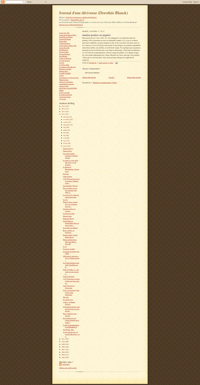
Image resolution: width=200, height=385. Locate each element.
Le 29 (65, 246)
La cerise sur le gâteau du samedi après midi (71, 196)
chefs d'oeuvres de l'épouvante (69, 287)
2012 (63, 114)
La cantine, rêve (68, 300)
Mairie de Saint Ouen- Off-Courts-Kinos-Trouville (70, 242)
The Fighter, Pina (68, 330)
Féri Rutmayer (63, 50)
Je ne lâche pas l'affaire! (70, 228)
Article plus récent (89, 77)
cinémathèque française (66, 84)
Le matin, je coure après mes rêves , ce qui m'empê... (70, 162)
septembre (66, 125)
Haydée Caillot (63, 52)
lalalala (61, 90)
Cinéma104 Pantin (65, 39)
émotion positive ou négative (69, 210)
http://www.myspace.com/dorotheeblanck (81, 17)
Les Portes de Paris (69, 213)
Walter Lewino (63, 80)
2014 (63, 109)
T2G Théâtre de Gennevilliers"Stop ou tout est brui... (71, 223)
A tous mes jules (64, 33)
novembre (66, 119)
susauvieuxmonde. (65, 97)
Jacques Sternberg (64, 54)
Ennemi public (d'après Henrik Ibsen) (70, 236)
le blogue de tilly (64, 93)
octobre (65, 122)
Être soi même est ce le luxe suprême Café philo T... (70, 190)
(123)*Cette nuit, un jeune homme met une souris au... (71, 281)
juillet (65, 130)
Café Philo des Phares (66, 37)
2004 (63, 357)
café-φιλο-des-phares (66, 82)
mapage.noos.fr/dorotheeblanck (71, 24)
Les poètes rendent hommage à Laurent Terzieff (70, 156)
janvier (65, 146)
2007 (63, 350)
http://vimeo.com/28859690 (68, 88)
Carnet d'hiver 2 (68, 148)
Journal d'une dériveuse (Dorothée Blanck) (93, 12)
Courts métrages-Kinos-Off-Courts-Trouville (68, 47)
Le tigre (61, 63)
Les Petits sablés (64, 65)
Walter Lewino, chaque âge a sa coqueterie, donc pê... (70, 204)
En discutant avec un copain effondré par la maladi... (71, 320)
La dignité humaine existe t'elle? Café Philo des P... (71, 265)
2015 (63, 106)
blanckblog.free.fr (77, 20)
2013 (63, 111)
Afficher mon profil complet (68, 368)
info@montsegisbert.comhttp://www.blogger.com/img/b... (71, 309)
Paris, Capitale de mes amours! (70, 315)
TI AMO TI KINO (65, 73)
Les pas (65, 200)
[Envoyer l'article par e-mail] (116, 63)
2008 (63, 347)
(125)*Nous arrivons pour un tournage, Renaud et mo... (71, 181)
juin (64, 133)
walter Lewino (67, 176)
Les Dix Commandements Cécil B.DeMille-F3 (71, 326)
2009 (63, 344)
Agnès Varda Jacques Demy (68, 35)
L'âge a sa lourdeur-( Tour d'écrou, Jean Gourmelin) (71, 292)
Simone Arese (63, 71)
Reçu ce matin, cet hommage (68, 231)
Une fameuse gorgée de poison (69, 78)
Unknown (66, 364)
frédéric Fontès (64, 86)
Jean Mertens (63, 56)
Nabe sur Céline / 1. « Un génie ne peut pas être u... (71, 272)
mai (64, 135)
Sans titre (66, 174)
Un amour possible (69, 249)
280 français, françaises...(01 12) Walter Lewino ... (71, 258)
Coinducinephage (64, 43)
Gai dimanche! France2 (70, 186)
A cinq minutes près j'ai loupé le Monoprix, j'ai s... (71, 334)
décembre (66, 117)
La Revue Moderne (65, 58)
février (65, 143)
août (64, 127)
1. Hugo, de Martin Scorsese (69, 303)
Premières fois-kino (65, 69)
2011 (63, 339)
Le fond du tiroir (64, 61)
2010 (63, 341)
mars (65, 141)
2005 (63, 355)
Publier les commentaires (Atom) (105, 82)
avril (65, 138)
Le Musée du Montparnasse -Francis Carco (71, 169)
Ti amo (61, 75)
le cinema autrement (65, 95)
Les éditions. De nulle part (67, 67)
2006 (63, 352)
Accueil (111, 77)
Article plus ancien (134, 77)
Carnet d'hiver (67, 151)
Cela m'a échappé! (68, 276)
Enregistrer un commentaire (92, 72)
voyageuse (62, 99)
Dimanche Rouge (68, 218)
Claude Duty (63, 41)
